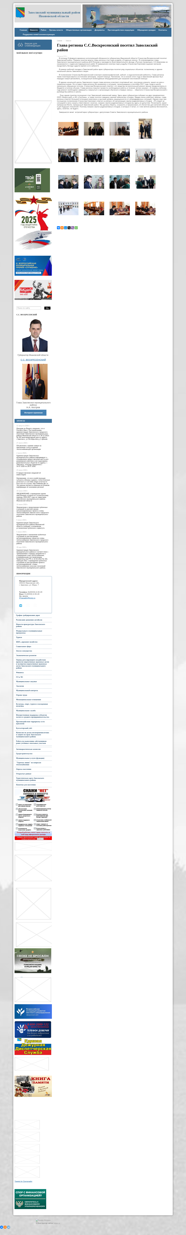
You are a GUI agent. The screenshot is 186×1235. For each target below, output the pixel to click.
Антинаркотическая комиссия (28, 749)
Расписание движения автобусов (29, 620)
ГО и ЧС (19, 677)
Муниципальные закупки (26, 681)
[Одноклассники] (62, 227)
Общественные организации (79, 30)
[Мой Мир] (65, 227)
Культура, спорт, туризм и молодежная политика (32, 705)
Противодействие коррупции (121, 30)
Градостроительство (24, 754)
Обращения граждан (146, 30)
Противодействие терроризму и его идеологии (30, 723)
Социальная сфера (23, 646)
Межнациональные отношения (28, 700)
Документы (100, 30)
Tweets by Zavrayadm (23, 1181)
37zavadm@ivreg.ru (27, 598)
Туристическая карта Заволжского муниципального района (30, 779)
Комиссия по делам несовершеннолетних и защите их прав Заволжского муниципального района (32, 735)
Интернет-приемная (33, 413)
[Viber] (72, 227)
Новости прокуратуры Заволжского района (30, 625)
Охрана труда (21, 695)
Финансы (20, 672)
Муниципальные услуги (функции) (30, 758)
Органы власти (56, 30)
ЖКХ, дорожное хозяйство (26, 642)
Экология (20, 686)
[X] (69, 227)
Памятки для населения (26, 785)
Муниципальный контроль (27, 690)
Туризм (19, 637)
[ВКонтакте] (58, 227)
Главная (23, 30)
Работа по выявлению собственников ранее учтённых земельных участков (31, 742)
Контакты (163, 30)
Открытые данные (23, 774)
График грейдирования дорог (28, 615)
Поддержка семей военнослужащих (39, 34)
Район (43, 30)
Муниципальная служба (26, 711)
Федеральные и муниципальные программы (29, 632)
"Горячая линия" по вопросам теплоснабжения (28, 764)
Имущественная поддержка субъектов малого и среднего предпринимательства (32, 716)
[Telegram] (8, 1227)
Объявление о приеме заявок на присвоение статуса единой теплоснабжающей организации (28, 447)
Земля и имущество (24, 651)
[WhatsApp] (76, 227)
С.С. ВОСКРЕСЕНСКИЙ (33, 360)
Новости (34, 30)
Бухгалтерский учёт (24, 728)
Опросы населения (23, 769)
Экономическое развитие (26, 655)
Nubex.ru (56, 1223)
